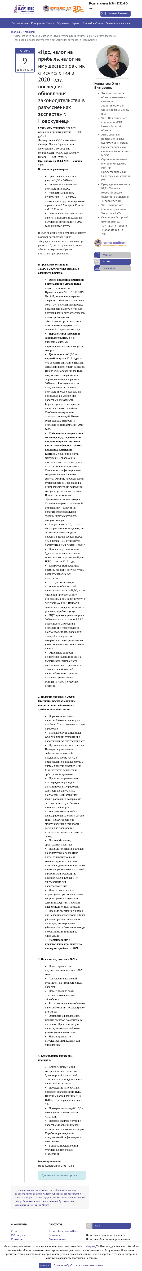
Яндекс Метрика (86, 1246)
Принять (45, 1265)
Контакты (17, 1239)
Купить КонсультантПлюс (64, 1231)
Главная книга (57, 1239)
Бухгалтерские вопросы (27, 1190)
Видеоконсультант (66, 1190)
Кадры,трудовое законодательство (62, 1193)
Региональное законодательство (40, 1201)
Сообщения (109, 268)
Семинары (29, 31)
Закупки (37, 1193)
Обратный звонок (118, 13)
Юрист (45, 1204)
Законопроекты (23, 1193)
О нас (14, 1231)
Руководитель (66, 1201)
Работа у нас (18, 1235)
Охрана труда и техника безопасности (55, 1197)
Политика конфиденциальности (105, 1235)
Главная (15, 31)
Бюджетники (48, 1190)
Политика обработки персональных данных (78, 1265)
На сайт (107, 261)
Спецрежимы (34, 1204)
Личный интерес (24, 1197)
